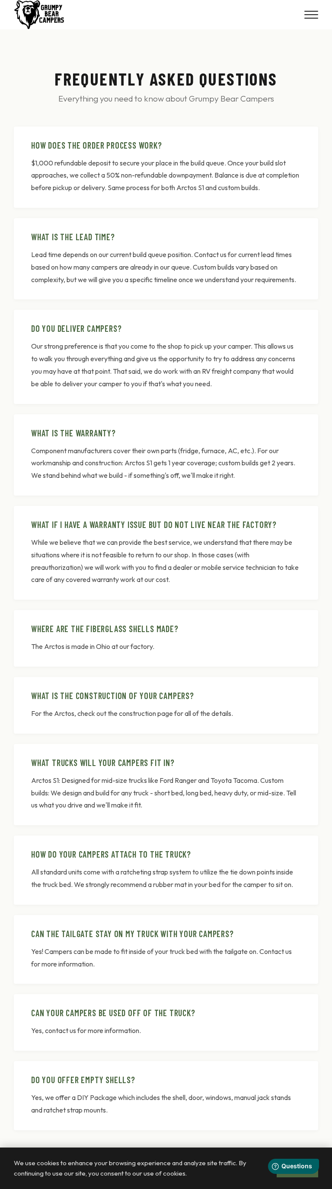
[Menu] (311, 15)
